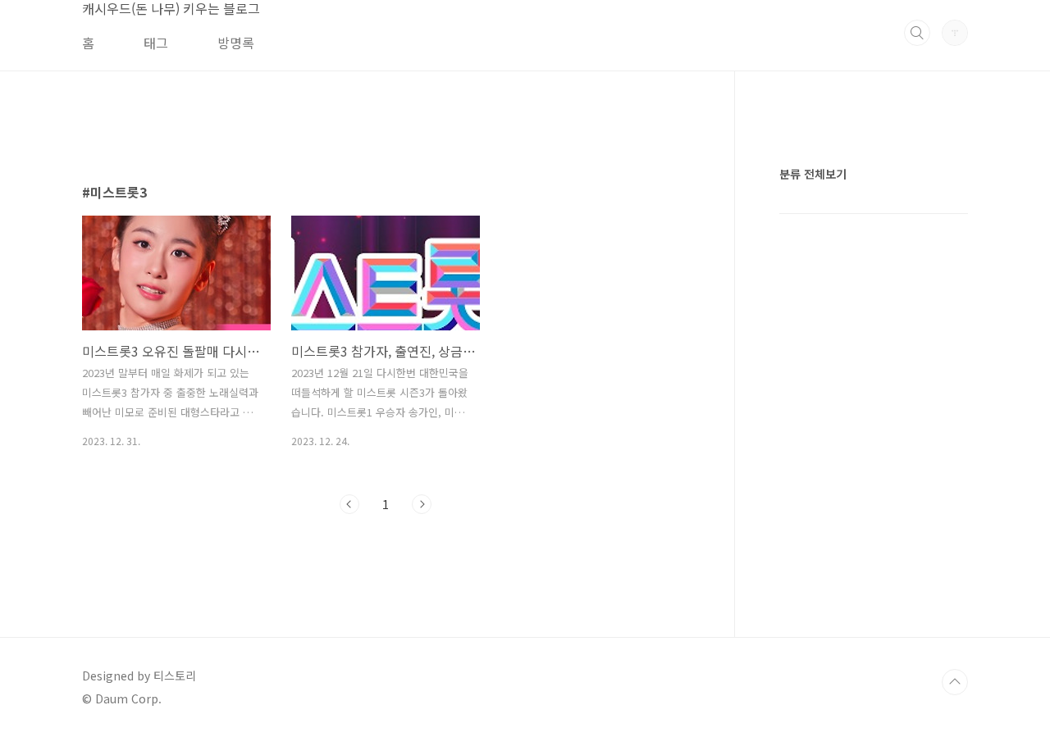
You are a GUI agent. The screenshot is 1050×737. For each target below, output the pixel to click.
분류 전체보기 (813, 174)
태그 (156, 42)
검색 (917, 32)
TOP (955, 682)
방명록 (235, 42)
